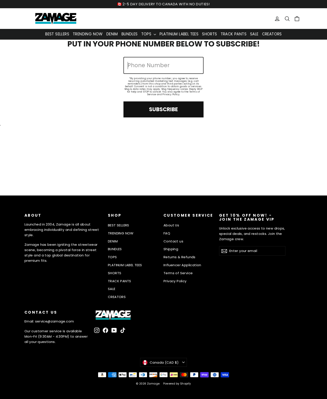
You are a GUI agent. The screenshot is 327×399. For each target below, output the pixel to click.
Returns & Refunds (180, 257)
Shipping (171, 249)
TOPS (147, 34)
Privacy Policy (171, 94)
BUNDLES (129, 34)
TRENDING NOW (88, 34)
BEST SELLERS (57, 34)
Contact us (173, 241)
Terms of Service (178, 273)
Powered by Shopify (177, 383)
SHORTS (209, 34)
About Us (171, 225)
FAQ (167, 233)
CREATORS (272, 34)
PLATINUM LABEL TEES (179, 34)
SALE (254, 34)
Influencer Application (182, 265)
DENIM (112, 34)
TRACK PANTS (233, 34)
